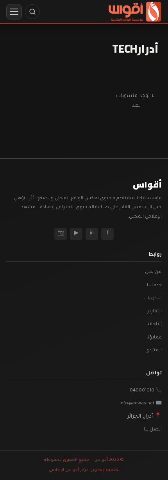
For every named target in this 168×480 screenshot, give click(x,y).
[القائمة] (14, 11)
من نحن (153, 272)
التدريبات (152, 298)
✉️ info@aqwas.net (141, 403)
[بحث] (32, 11)
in (92, 233)
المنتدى (153, 350)
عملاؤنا (154, 337)
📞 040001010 (146, 390)
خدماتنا (154, 285)
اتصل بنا (153, 429)
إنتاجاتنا (154, 324)
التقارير (154, 311)
